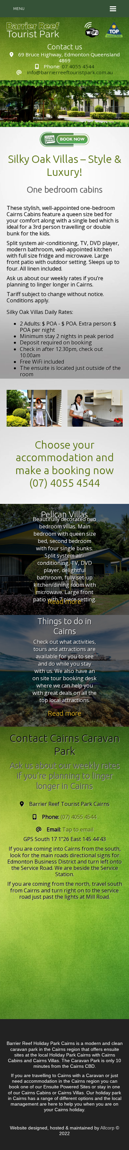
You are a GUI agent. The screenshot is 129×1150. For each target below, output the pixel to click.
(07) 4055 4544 (64, 483)
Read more (64, 601)
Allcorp (107, 1127)
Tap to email (77, 829)
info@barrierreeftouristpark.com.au (70, 72)
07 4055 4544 (78, 66)
